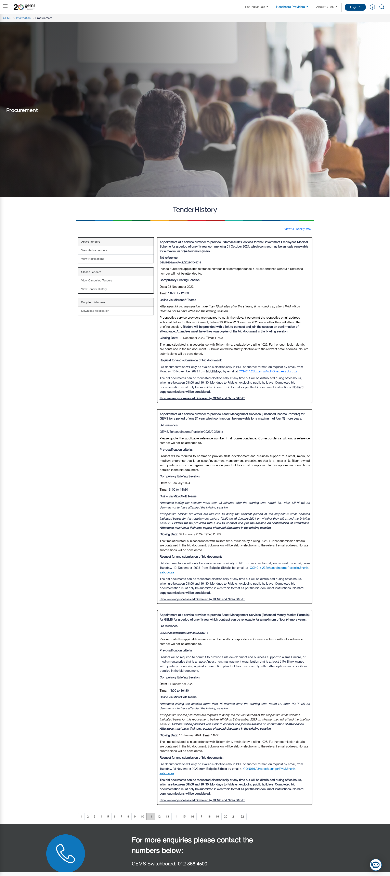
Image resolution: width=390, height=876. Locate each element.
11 (150, 816)
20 (225, 816)
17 (200, 816)
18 (209, 816)
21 (234, 816)
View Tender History (94, 289)
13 (167, 816)
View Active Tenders (94, 250)
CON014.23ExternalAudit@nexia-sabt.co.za (268, 371)
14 (175, 816)
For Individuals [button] (255, 7)
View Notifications (92, 258)
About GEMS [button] (325, 7)
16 (192, 816)
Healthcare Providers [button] (291, 7)
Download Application (95, 310)
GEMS (7, 17)
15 (184, 816)
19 (217, 816)
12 (159, 816)
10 (142, 816)
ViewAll (289, 228)
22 (242, 816)
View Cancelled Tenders (96, 280)
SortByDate (303, 228)
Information (23, 17)
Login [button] (354, 7)
